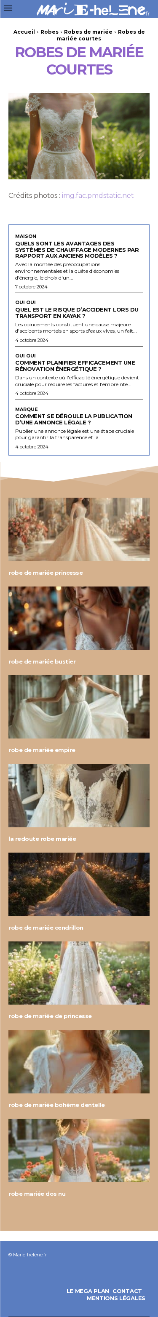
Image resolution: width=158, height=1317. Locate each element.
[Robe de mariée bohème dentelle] (79, 1061)
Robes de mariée (88, 32)
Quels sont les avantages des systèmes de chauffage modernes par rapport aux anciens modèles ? (77, 249)
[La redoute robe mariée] (79, 795)
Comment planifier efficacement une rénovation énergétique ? (75, 365)
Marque (26, 409)
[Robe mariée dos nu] (79, 1150)
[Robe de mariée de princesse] (79, 973)
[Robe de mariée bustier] (79, 618)
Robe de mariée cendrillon (45, 927)
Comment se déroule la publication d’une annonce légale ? (73, 419)
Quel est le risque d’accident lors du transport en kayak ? (77, 312)
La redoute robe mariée (42, 838)
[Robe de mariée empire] (79, 706)
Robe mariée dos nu (36, 1193)
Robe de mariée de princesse (50, 1016)
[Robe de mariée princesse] (79, 529)
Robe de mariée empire (41, 749)
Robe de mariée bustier (41, 661)
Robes (49, 32)
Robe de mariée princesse (45, 572)
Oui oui (25, 302)
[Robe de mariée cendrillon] (79, 884)
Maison (25, 236)
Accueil (24, 32)
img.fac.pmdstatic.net (98, 196)
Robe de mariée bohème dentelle (56, 1104)
